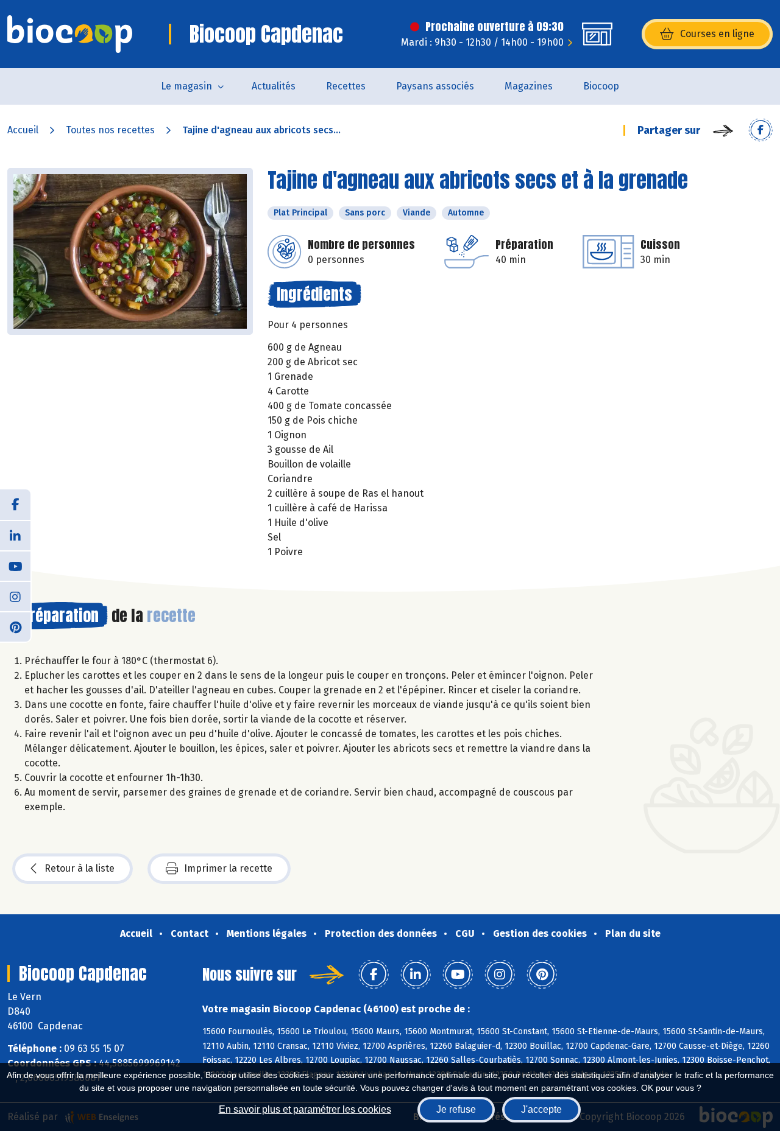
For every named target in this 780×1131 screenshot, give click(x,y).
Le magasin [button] (186, 86)
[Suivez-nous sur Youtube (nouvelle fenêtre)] (15, 565)
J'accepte (541, 1109)
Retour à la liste (79, 868)
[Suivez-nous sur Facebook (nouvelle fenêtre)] (15, 504)
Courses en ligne (717, 34)
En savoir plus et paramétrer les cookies (305, 1109)
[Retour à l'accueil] (69, 34)
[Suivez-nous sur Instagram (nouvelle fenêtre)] (15, 596)
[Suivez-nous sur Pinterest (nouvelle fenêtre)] (15, 626)
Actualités (274, 86)
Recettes (346, 86)
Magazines (529, 86)
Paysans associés (435, 86)
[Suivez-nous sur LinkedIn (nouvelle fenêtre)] (15, 535)
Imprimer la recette (228, 868)
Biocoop (601, 86)
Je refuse (456, 1109)
